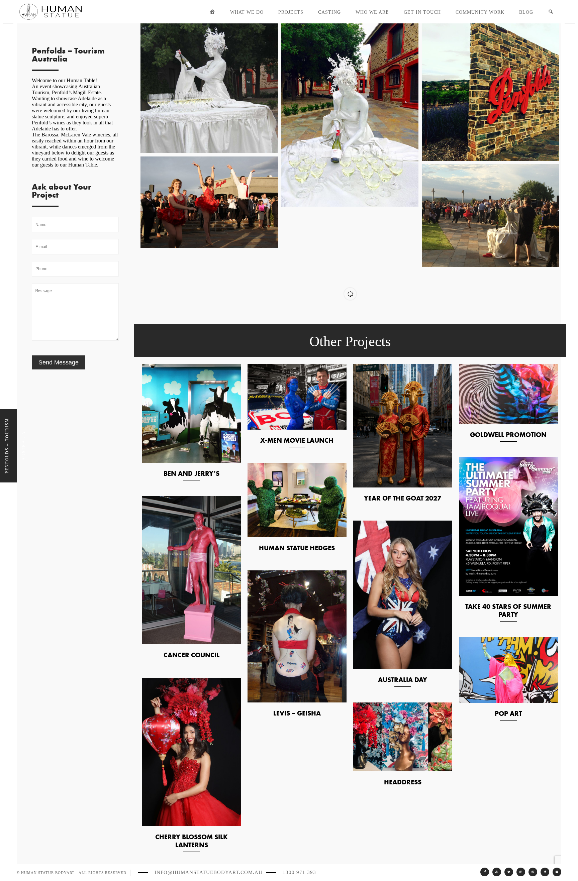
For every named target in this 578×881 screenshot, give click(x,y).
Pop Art (508, 713)
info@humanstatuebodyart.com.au (209, 872)
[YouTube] (496, 872)
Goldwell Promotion (508, 434)
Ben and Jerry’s (191, 473)
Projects (290, 12)
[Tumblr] (545, 872)
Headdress (402, 782)
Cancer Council (191, 655)
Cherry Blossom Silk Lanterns (191, 841)
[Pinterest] (532, 872)
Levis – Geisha (297, 713)
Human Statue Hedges (297, 548)
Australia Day (402, 679)
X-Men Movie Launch (296, 440)
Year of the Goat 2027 (402, 498)
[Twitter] (508, 872)
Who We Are (372, 12)
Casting (329, 12)
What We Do (247, 12)
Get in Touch (422, 12)
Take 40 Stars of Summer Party (508, 610)
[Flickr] (557, 872)
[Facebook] (484, 872)
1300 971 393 (299, 872)
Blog (526, 12)
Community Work (480, 12)
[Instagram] (520, 872)
